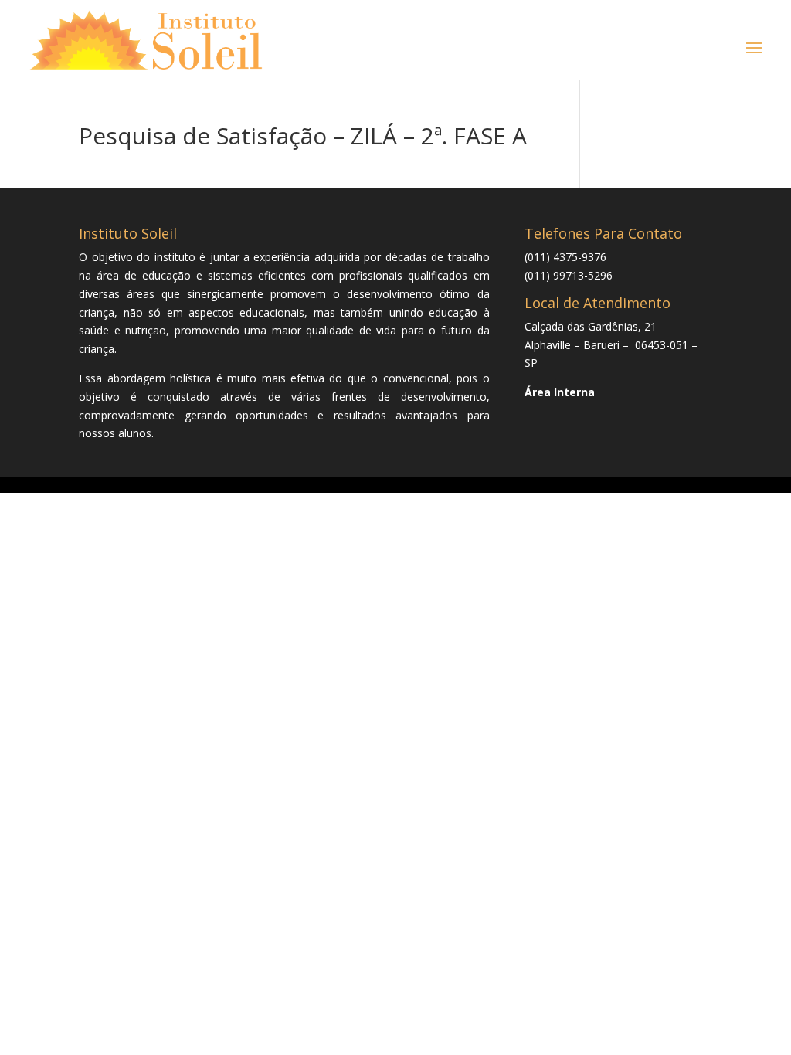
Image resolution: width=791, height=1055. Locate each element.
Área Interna (560, 392)
